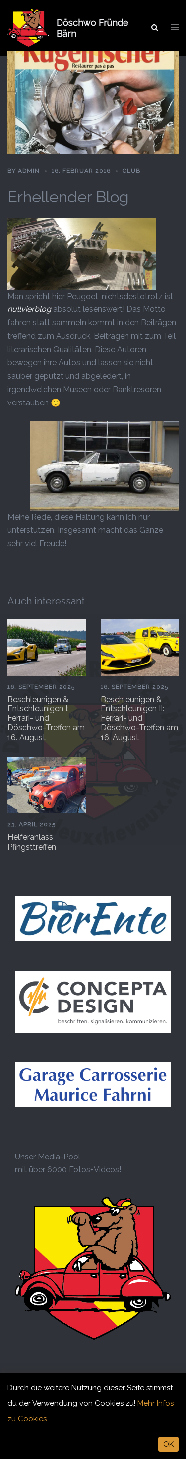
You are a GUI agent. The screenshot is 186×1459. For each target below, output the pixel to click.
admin (29, 170)
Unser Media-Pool (47, 1156)
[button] (154, 28)
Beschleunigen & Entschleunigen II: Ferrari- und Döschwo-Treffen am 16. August (139, 718)
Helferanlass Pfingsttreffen (31, 841)
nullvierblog (29, 309)
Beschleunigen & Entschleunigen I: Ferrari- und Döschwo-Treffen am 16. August (46, 718)
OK (168, 1444)
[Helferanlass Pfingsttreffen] (46, 784)
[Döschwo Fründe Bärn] (28, 28)
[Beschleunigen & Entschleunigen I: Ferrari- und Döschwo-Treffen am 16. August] (46, 647)
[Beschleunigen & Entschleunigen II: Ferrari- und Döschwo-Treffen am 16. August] (140, 647)
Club (131, 170)
